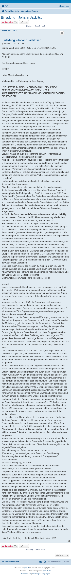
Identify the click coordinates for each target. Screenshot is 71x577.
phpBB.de (47, 571)
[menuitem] (5, 6)
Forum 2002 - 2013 (9, 30)
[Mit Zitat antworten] (62, 33)
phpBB (26, 568)
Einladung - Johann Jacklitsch (22, 17)
